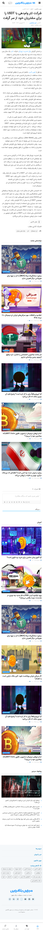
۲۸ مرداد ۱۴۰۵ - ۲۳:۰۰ (35, 320)
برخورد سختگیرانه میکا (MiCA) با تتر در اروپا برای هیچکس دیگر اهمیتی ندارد (24, 277)
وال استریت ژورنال (25, 51)
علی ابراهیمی (33, 23)
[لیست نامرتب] (16, 502)
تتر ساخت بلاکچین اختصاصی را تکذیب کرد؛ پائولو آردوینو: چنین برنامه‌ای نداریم (24, 356)
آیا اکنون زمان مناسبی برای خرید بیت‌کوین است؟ (24, 557)
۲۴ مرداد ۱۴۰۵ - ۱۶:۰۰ (36, 439)
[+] (29, 502)
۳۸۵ (28, 439)
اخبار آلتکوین (25, 9)
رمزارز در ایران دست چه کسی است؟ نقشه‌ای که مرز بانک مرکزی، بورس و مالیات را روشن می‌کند (22, 474)
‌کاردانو (9, 877)
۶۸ (29, 560)
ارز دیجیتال (34, 231)
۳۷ (28, 600)
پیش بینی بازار (36, 877)
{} (26, 502)
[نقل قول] (19, 502)
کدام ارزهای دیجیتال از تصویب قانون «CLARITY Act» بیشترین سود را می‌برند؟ (22, 434)
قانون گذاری (37, 869)
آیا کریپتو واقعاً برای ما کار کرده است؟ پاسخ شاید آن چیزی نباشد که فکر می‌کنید (23, 395)
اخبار (32, 9)
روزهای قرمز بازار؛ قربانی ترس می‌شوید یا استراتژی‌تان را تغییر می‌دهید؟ (22, 801)
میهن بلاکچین (38, 9)
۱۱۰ (28, 681)
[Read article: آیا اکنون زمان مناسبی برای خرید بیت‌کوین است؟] (22, 541)
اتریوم (15, 877)
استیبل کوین (18, 873)
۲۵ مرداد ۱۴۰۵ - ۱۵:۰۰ (35, 360)
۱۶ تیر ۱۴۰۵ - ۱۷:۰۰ (35, 795)
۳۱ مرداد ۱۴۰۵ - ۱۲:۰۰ (36, 281)
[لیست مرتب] (14, 502)
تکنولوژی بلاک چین (25, 877)
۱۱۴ (28, 320)
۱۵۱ (28, 478)
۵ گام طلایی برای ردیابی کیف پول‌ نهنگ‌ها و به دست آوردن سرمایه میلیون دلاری (21, 820)
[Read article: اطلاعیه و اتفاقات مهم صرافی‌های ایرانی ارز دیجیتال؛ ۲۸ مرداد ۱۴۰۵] (22, 298)
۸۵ (28, 399)
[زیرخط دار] (9, 502)
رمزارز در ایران (6, 311)
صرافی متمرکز (6, 672)
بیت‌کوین (28, 873)
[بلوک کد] (21, 502)
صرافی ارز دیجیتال (7, 869)
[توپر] (4, 502)
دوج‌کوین (38, 873)
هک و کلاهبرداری (36, 881)
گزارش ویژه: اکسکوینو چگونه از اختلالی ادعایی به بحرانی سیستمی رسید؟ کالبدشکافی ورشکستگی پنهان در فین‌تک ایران (21, 814)
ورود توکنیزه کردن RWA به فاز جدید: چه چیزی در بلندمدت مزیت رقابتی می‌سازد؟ (24, 596)
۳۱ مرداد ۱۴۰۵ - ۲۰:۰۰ (35, 600)
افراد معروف (18, 869)
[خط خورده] (12, 502)
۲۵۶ (28, 795)
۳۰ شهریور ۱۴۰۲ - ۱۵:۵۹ (18, 23)
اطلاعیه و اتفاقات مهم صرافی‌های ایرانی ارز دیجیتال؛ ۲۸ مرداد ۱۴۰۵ (22, 316)
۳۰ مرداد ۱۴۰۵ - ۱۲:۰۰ (35, 681)
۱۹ (28, 360)
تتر (12, 51)
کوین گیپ (32, 72)
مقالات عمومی (6, 272)
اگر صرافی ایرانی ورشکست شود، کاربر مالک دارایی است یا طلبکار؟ (22, 677)
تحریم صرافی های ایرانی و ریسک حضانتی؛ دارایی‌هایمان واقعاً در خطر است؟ (21, 808)
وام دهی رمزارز (21, 231)
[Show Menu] (39, 3)
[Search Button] (3, 3)
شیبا (4, 877)
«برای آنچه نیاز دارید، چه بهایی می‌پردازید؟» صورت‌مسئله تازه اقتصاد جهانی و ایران (22, 826)
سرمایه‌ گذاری (27, 869)
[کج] (7, 502)
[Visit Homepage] (25, 3)
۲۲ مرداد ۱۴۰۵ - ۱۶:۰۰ (36, 478)
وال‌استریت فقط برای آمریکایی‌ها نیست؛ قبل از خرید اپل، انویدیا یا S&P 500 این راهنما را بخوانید (23, 791)
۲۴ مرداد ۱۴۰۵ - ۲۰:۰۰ (35, 399)
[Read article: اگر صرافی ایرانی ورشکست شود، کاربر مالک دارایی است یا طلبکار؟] (22, 659)
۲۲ (29, 281)
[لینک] (24, 502)
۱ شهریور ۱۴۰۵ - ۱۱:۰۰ (36, 560)
